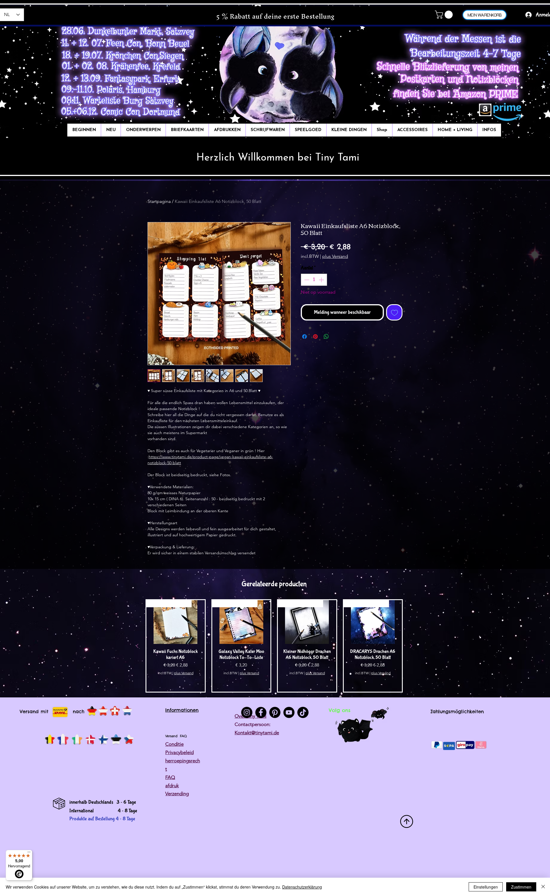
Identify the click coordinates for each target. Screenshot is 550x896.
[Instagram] (246, 712)
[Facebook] (260, 712)
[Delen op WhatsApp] (326, 336)
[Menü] (28, 853)
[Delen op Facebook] (304, 336)
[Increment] (321, 280)
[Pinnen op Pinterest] (315, 336)
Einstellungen (486, 887)
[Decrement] (306, 280)
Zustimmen (521, 887)
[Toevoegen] (394, 312)
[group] (274, 646)
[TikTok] (303, 712)
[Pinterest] (274, 712)
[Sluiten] (543, 886)
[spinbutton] (314, 280)
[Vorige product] (137, 645)
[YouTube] (288, 712)
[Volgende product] (411, 645)
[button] (445, 15)
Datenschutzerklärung (302, 887)
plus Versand (335, 256)
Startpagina (159, 201)
